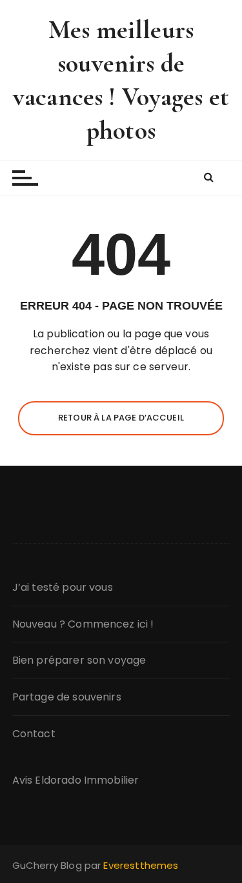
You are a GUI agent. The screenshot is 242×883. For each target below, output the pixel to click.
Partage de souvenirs (66, 697)
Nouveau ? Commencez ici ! (83, 624)
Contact (33, 733)
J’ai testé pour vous (62, 587)
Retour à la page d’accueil (121, 418)
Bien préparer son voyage (79, 660)
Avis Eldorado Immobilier (75, 780)
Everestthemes (140, 865)
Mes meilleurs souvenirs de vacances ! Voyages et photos (121, 80)
